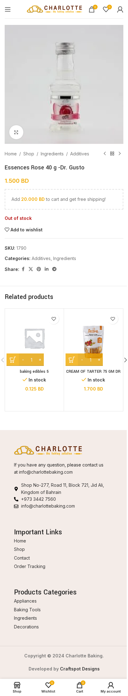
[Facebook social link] (23, 269)
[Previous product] (104, 154)
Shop (28, 153)
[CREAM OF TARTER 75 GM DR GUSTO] (93, 338)
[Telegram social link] (54, 269)
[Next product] (119, 154)
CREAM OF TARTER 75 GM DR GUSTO (93, 375)
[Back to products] (112, 154)
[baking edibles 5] (34, 338)
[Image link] (48, 450)
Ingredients (52, 153)
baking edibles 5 (34, 371)
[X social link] (31, 269)
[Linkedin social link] (46, 269)
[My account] (120, 9)
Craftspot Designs (80, 668)
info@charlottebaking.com (46, 472)
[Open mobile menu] (8, 9)
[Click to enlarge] (16, 132)
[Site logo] (54, 8)
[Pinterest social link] (39, 269)
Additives (79, 153)
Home (11, 153)
